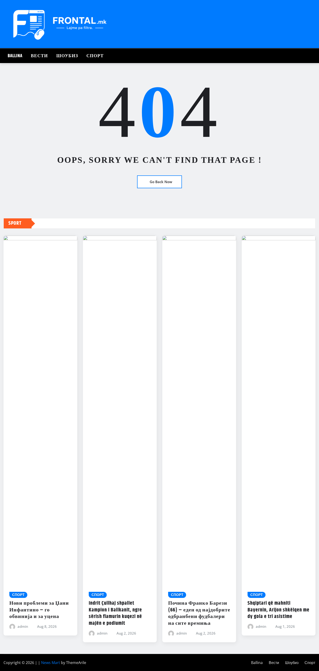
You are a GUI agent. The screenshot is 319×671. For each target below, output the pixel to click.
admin (23, 626)
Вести (39, 56)
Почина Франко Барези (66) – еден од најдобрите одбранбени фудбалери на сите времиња (199, 613)
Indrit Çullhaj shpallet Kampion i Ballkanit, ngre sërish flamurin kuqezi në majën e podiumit (115, 613)
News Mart (50, 662)
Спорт (95, 56)
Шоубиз (67, 56)
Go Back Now (161, 181)
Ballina (15, 56)
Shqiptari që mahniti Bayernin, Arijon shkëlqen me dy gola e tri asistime (278, 610)
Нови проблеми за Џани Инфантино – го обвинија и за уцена (39, 610)
